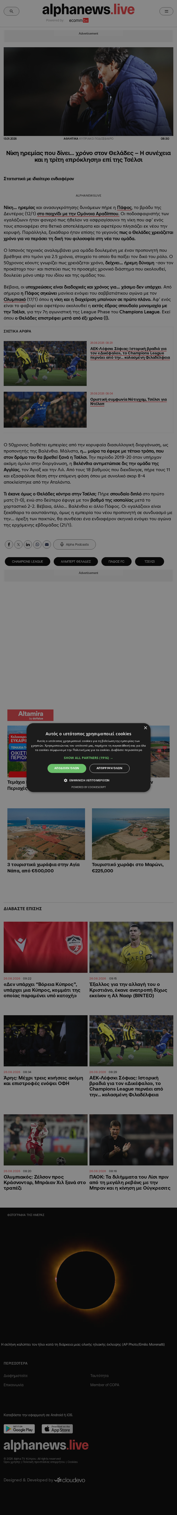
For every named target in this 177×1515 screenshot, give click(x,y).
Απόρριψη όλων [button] (109, 768)
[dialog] (88, 757)
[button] (88, 758)
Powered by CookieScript (88, 787)
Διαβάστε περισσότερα (126, 750)
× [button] (145, 728)
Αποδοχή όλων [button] (66, 768)
